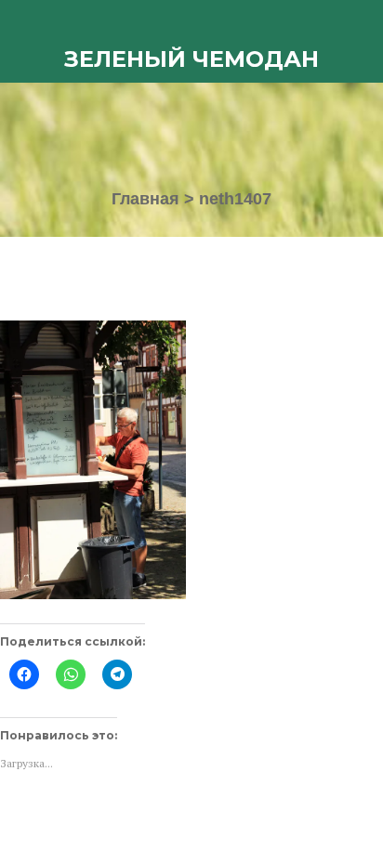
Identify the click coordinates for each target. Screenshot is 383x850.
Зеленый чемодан (191, 59)
